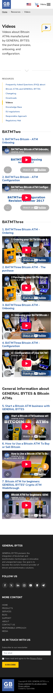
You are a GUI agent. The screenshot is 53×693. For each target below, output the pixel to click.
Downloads (11, 98)
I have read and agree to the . (23, 658)
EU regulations (13, 111)
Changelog (11, 93)
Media (5, 631)
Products (7, 608)
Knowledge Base (14, 107)
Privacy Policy (36, 658)
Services (6, 611)
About (5, 621)
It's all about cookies (39, 684)
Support (6, 618)
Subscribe (10, 665)
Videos (9, 102)
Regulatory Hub (13, 120)
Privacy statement (25, 684)
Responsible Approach (16, 116)
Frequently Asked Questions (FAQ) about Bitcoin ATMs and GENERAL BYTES (25, 86)
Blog (4, 614)
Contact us (8, 624)
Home (4, 12)
